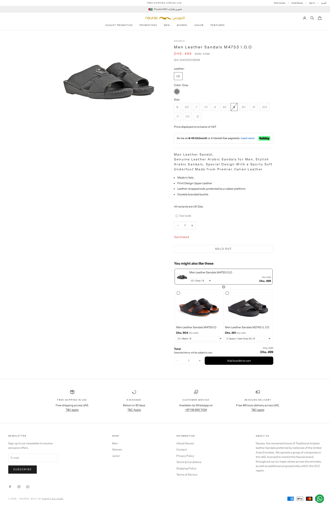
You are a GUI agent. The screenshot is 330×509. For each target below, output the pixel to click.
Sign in (312, 3)
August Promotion (119, 25)
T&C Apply (134, 409)
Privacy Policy (185, 456)
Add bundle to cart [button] (239, 360)
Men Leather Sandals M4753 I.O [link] (196, 327)
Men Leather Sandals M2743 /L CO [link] (247, 327)
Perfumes (218, 25)
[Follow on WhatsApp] (28, 486)
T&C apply (72, 409)
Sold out (223, 248)
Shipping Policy (186, 468)
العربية (323, 3)
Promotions (148, 25)
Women (182, 25)
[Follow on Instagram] (19, 486)
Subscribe (22, 469)
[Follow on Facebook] (10, 486)
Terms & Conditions (188, 462)
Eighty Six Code (52, 499)
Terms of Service (186, 474)
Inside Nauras (297, 3)
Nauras (179, 41)
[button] (177, 361)
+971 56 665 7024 (196, 409)
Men (167, 25)
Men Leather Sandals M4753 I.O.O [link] (210, 272)
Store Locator (279, 3)
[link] (182, 276)
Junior (199, 25)
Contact (181, 449)
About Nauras (185, 443)
